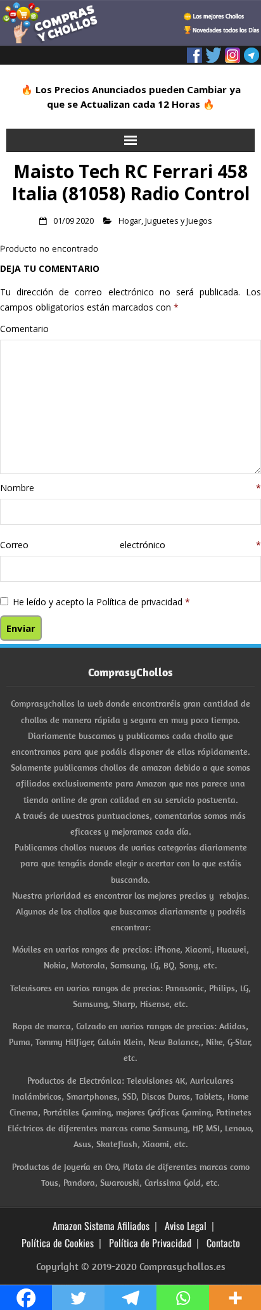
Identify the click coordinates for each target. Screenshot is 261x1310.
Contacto (223, 1242)
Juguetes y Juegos (178, 220)
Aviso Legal (186, 1225)
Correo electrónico (130, 545)
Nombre (130, 488)
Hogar (129, 220)
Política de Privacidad (150, 1242)
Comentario (24, 329)
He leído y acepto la (101, 602)
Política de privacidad (140, 602)
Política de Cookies (58, 1242)
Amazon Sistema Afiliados (101, 1225)
